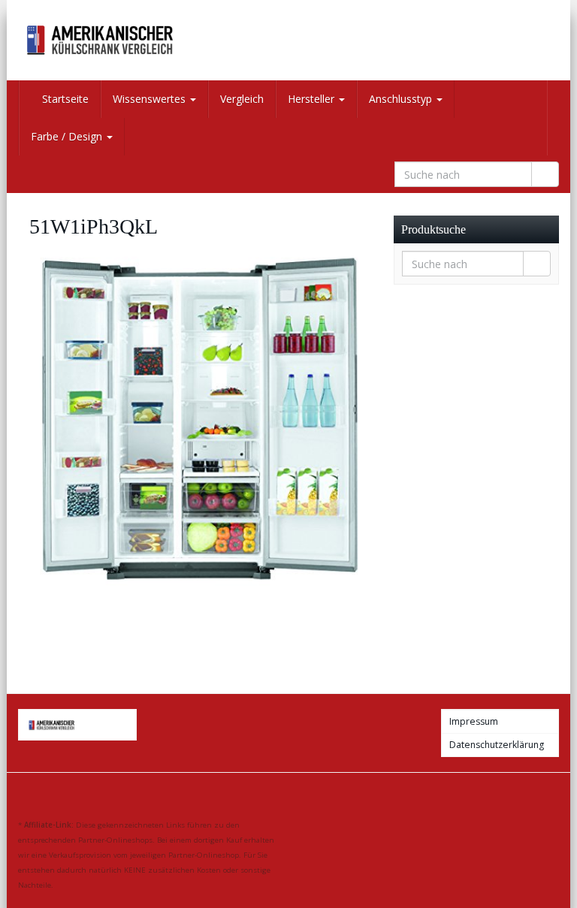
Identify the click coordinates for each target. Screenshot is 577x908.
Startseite (64, 99)
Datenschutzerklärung (496, 744)
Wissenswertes (151, 99)
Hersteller (312, 99)
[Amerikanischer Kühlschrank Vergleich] (100, 40)
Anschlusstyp (402, 99)
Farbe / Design (68, 136)
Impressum (473, 721)
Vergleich (242, 99)
